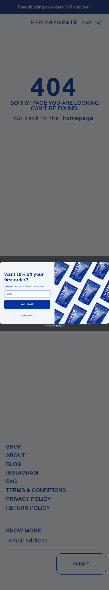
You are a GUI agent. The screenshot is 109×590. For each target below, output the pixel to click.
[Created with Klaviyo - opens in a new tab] (54, 326)
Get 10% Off (27, 304)
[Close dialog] (105, 265)
